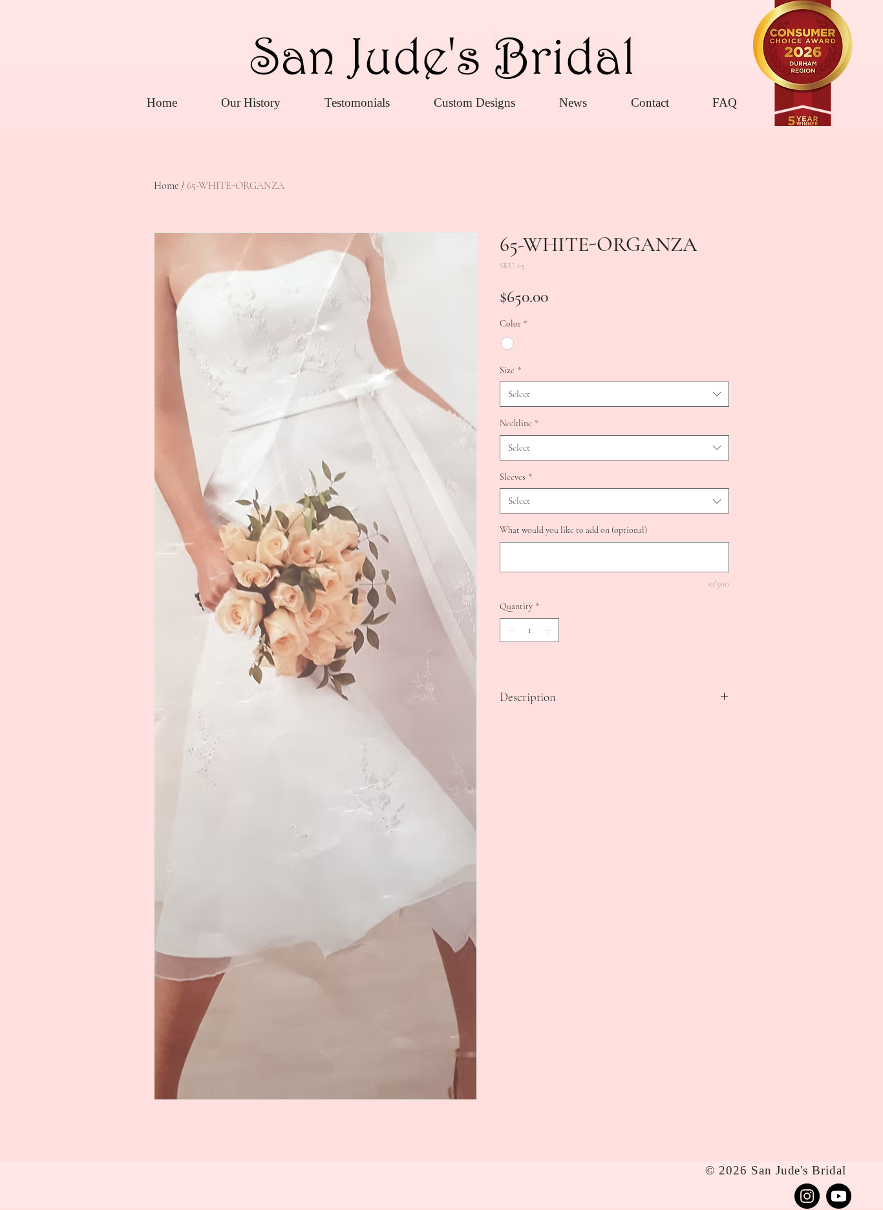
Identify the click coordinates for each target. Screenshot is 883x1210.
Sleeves (516, 476)
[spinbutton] (529, 630)
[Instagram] (807, 1196)
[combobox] (614, 394)
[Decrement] (510, 630)
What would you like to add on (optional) (573, 529)
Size (510, 370)
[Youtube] (838, 1196)
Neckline (519, 423)
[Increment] (549, 630)
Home (166, 185)
